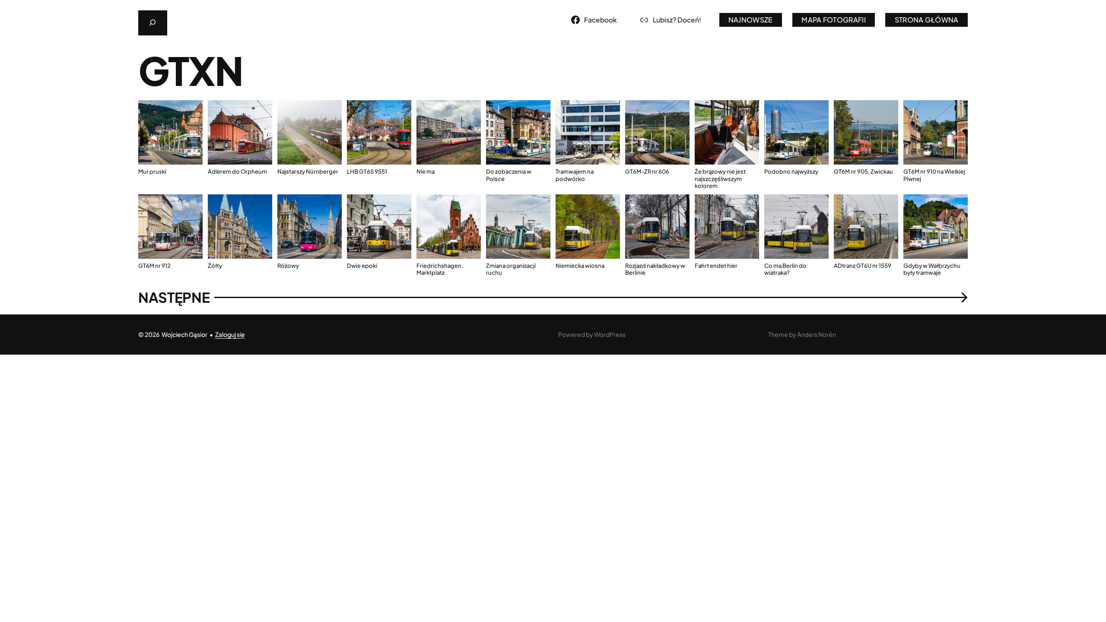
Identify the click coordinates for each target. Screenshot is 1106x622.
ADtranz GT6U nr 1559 (862, 265)
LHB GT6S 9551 (367, 171)
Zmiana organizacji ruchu (511, 269)
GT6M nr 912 (154, 265)
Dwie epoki (362, 265)
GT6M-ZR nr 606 (647, 171)
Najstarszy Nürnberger (307, 171)
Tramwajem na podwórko (575, 175)
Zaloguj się (230, 334)
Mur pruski (152, 171)
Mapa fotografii (833, 19)
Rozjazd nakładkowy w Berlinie (655, 269)
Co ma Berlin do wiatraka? (785, 269)
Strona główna (927, 19)
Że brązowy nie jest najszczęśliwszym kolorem (720, 178)
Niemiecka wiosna (580, 265)
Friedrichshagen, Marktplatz (439, 269)
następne (553, 297)
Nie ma (425, 171)
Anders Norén (816, 334)
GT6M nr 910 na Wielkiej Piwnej (934, 175)
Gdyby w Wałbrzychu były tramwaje (931, 269)
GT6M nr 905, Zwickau (863, 171)
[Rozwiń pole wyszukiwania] (152, 22)
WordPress (610, 334)
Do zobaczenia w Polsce (508, 175)
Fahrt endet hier (716, 265)
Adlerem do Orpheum (237, 171)
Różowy (288, 265)
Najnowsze (750, 19)
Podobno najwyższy (791, 171)
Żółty (215, 265)
